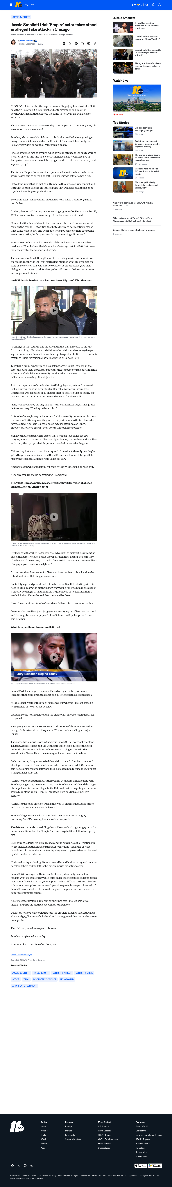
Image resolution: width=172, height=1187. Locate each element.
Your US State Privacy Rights (68, 1176)
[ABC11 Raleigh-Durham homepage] (18, 5)
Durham (68, 1131)
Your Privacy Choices (29, 1176)
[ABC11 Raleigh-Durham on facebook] (12, 1165)
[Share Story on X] (70, 43)
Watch (43, 1139)
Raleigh (68, 1126)
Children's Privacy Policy (47, 1176)
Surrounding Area (73, 1139)
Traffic (43, 1135)
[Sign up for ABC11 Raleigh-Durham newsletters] (31, 1165)
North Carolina (105, 1131)
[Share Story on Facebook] (64, 43)
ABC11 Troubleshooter (108, 1139)
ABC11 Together (143, 1139)
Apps (43, 1148)
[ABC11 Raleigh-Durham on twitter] (19, 1165)
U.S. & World (103, 1126)
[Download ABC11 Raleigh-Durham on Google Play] (155, 1166)
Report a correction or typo (21, 955)
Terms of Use (85, 1176)
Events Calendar (143, 1144)
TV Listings (140, 1148)
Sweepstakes (104, 1148)
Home (43, 1126)
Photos (44, 1144)
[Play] (137, 98)
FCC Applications (131, 1176)
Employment (141, 1156)
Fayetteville (70, 1135)
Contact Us (141, 1131)
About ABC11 (142, 1126)
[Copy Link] (95, 43)
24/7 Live (29, 4)
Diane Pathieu (26, 40)
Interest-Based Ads (99, 1176)
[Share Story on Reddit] (76, 43)
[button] (11, 4)
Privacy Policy (14, 1176)
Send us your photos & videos (149, 1135)
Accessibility (141, 1152)
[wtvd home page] (17, 1126)
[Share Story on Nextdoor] (82, 43)
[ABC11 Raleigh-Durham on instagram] (25, 1165)
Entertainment (104, 1144)
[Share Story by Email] (88, 43)
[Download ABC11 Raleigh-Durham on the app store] (140, 1166)
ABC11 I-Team (104, 1135)
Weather (44, 1131)
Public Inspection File (115, 1176)
